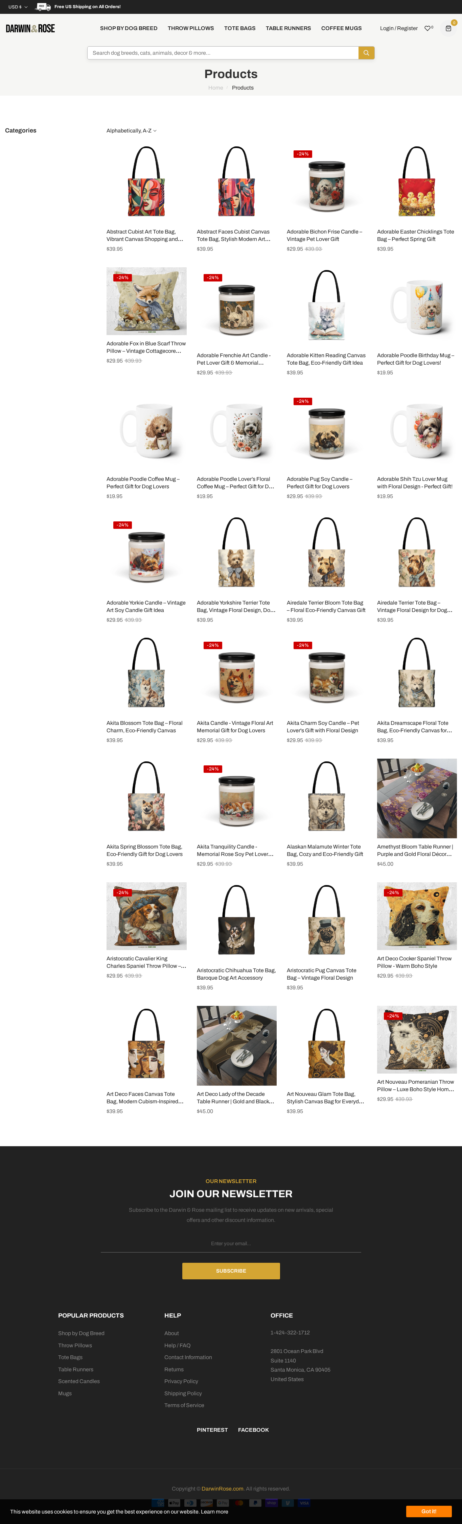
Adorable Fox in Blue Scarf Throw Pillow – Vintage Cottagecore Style (146, 351)
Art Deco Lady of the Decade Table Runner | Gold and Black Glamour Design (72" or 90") (233, 1101)
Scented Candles (79, 1381)
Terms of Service (184, 1405)
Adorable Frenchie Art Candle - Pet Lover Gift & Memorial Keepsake (234, 362)
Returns (174, 1369)
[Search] (366, 53)
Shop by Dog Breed (81, 1333)
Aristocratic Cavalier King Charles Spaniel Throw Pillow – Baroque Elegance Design (144, 966)
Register (407, 28)
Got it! (429, 1511)
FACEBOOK (253, 1430)
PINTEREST (212, 1430)
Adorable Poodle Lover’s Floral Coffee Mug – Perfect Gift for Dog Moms (236, 486)
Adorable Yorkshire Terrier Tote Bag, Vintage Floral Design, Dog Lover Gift (235, 610)
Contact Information (188, 1357)
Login (387, 28)
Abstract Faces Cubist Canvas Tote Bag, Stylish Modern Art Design (233, 239)
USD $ (15, 7)
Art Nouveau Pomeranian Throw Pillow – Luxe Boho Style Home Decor (415, 1089)
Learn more (214, 1512)
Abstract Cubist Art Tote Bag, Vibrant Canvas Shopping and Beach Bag (142, 239)
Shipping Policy (183, 1393)
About (171, 1333)
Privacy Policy (181, 1381)
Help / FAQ (177, 1345)
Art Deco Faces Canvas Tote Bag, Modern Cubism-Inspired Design (142, 1101)
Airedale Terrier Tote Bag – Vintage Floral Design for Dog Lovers (412, 610)
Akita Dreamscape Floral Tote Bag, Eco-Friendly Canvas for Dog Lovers (412, 730)
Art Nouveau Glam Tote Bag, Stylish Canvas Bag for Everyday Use (326, 1101)
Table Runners (75, 1369)
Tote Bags (70, 1357)
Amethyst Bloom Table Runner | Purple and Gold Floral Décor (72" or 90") (415, 854)
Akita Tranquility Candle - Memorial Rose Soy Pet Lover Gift (232, 854)
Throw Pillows (75, 1345)
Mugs (65, 1393)
